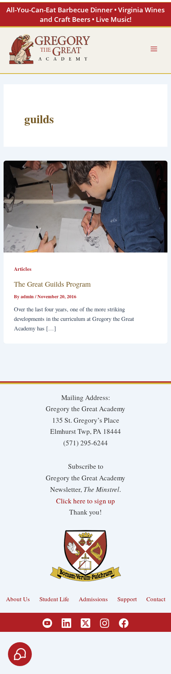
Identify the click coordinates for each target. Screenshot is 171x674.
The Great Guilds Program (52, 284)
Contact (155, 599)
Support (127, 599)
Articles (22, 268)
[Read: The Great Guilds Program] (85, 205)
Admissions (93, 599)
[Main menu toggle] (154, 49)
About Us (18, 599)
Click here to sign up (85, 500)
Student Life (54, 599)
